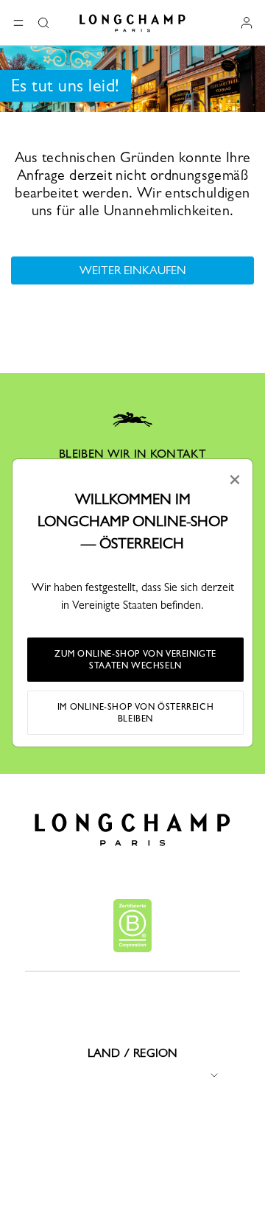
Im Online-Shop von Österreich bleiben (135, 713)
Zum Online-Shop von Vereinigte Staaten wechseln (135, 660)
